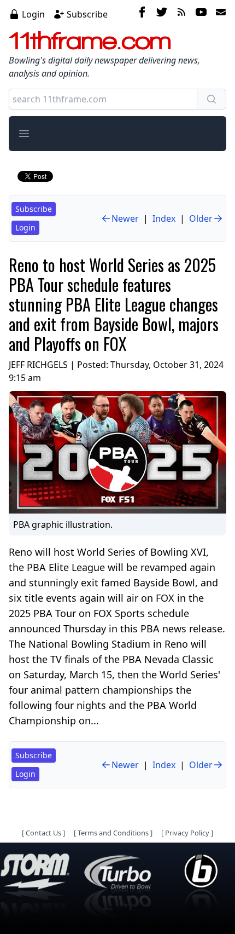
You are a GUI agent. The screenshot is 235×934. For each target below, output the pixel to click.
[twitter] (162, 14)
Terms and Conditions (113, 833)
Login (33, 14)
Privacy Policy (187, 833)
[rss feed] (181, 14)
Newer (125, 218)
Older (201, 218)
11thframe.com (90, 40)
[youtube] (201, 14)
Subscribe (87, 14)
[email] (218, 14)
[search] (211, 99)
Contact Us (43, 833)
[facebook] (142, 14)
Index (163, 218)
